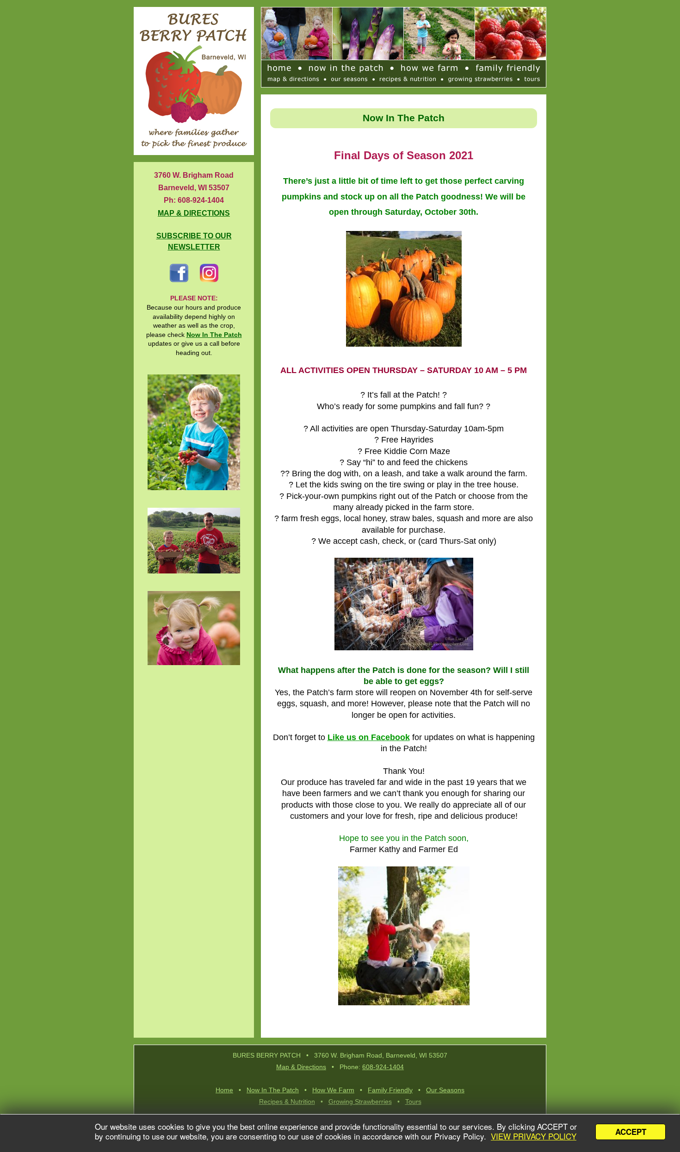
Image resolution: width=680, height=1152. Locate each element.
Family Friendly (390, 1090)
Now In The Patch (273, 1090)
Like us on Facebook (369, 737)
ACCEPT (630, 1131)
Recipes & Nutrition (287, 1101)
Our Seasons (445, 1090)
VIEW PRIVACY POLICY (533, 1136)
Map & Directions (301, 1067)
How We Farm (333, 1090)
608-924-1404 (383, 1067)
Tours (413, 1101)
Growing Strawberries (360, 1101)
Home (224, 1090)
